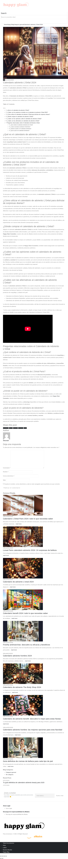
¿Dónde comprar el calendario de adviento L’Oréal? (20, 116)
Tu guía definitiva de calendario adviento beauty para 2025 (23, 782)
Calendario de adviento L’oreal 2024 (18, 582)
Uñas (4, 845)
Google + (20, 428)
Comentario (6, 468)
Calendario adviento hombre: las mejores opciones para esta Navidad (32, 730)
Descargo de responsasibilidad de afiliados (17, 814)
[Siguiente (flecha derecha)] (2, 858)
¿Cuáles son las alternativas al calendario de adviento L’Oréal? (23, 120)
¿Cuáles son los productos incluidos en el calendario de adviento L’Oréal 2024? (27, 112)
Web (4, 480)
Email (25, 428)
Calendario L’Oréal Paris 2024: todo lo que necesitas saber (28, 519)
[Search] (1, 21)
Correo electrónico (8, 476)
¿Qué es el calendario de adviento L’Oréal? (18, 110)
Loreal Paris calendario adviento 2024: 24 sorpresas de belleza (30, 550)
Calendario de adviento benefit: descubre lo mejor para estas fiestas (32, 719)
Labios (5, 847)
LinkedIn (15, 428)
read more (19, 524)
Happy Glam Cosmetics (9, 234)
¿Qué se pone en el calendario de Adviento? (19, 130)
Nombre (5, 471)
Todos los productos (8, 843)
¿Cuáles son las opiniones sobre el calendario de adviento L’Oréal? (24, 118)
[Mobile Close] (1, 841)
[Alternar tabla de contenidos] (4, 108)
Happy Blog (6, 852)
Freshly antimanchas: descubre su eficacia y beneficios (26, 645)
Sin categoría (9, 774)
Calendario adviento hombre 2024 (17, 656)
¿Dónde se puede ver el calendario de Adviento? (20, 128)
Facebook (6, 428)
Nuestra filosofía (7, 849)
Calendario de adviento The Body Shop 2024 (22, 687)
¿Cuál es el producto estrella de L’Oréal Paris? (20, 126)
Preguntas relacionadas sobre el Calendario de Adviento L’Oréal (23, 123)
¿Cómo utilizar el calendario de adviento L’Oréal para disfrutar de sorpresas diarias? (28, 114)
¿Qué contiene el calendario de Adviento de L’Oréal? (21, 124)
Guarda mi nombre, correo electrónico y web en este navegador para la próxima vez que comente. (32, 484)
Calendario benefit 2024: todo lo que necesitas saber (25, 613)
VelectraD (6, 440)
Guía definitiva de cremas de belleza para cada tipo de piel (28, 761)
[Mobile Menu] (31, 4)
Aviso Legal (9, 808)
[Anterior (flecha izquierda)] (0, 858)
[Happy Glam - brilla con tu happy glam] (24, 825)
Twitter (11, 428)
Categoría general (11, 772)
